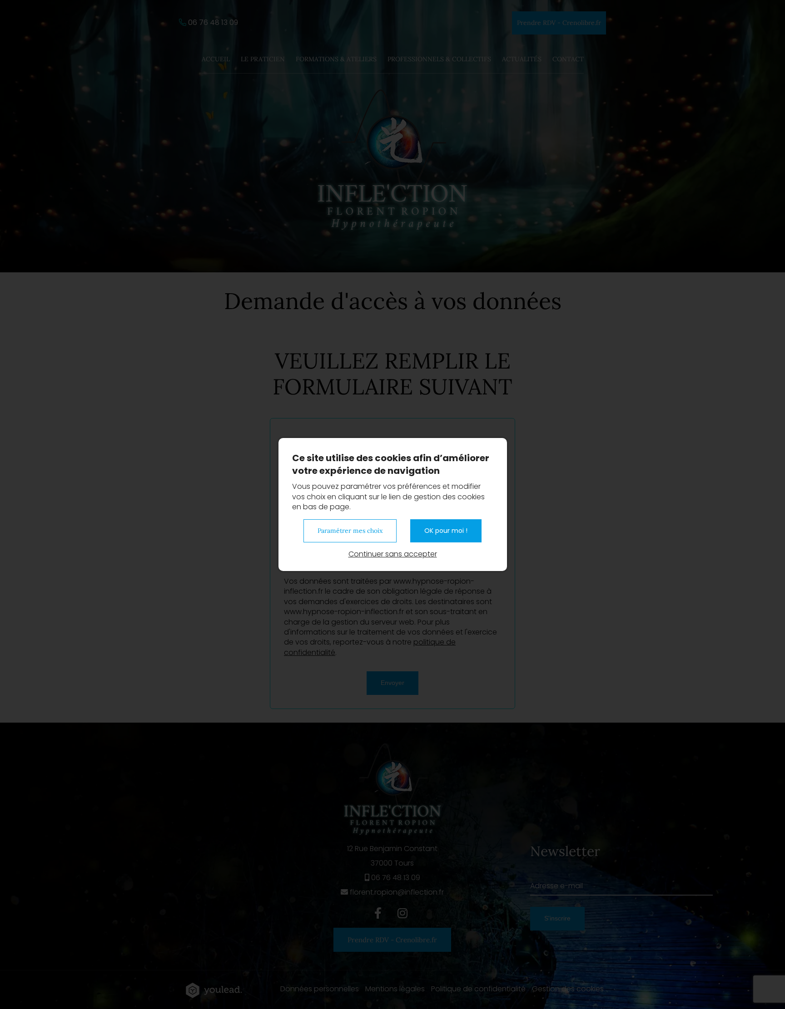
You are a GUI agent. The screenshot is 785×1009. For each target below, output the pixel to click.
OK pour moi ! (445, 530)
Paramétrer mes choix (350, 531)
